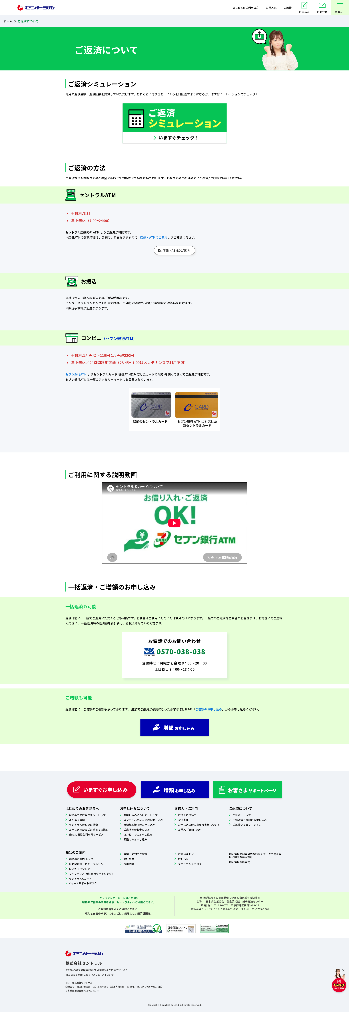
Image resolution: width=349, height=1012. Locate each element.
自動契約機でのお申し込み (139, 824)
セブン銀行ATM (76, 374)
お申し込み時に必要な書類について (199, 824)
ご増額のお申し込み (208, 709)
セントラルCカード (80, 878)
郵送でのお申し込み (135, 839)
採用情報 (129, 864)
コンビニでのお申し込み (138, 834)
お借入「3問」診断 (189, 829)
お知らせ (183, 859)
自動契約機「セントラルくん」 (87, 864)
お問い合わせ (186, 854)
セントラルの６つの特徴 (83, 824)
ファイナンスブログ (190, 864)
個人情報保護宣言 (239, 862)
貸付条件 (183, 820)
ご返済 (288, 7)
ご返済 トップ (242, 815)
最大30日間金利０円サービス (86, 834)
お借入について (187, 815)
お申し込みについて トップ (141, 815)
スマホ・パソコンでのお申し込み (143, 820)
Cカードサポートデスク (83, 883)
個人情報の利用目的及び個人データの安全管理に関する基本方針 (255, 855)
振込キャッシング (79, 869)
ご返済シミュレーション (247, 824)
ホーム (8, 21)
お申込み (304, 12)
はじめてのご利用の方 (245, 7)
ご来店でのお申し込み (137, 829)
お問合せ (322, 12)
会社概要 (129, 859)
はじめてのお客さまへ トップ (87, 815)
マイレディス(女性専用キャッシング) (91, 873)
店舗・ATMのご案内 (153, 237)
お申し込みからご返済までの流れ (88, 829)
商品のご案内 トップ (81, 859)
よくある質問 (77, 820)
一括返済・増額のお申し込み (250, 820)
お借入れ (271, 7)
